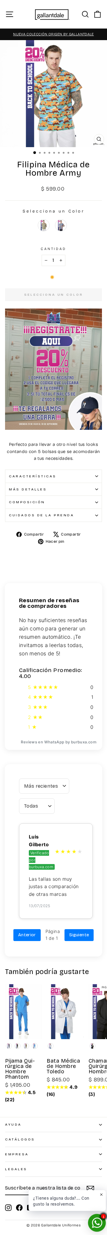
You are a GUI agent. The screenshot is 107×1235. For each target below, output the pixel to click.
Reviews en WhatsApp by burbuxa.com (58, 742)
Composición (27, 502)
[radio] (43, 225)
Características (32, 476)
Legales (16, 1169)
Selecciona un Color (53, 211)
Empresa (17, 1154)
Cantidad (53, 249)
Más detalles (28, 489)
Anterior (27, 934)
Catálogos (20, 1139)
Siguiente (79, 934)
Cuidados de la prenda (41, 515)
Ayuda (13, 1124)
